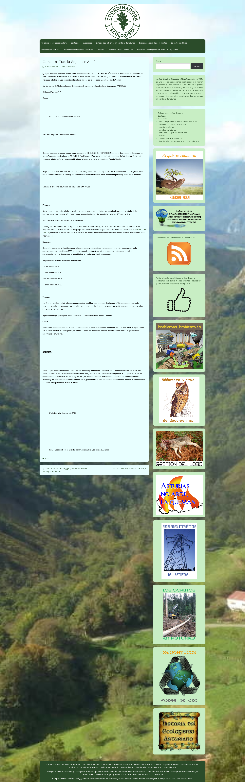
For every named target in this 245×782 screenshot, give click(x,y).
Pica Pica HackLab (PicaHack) (180, 778)
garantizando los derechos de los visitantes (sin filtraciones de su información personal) (117, 778)
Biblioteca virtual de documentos (153, 43)
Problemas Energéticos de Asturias (78, 49)
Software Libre (72, 778)
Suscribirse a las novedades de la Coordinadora (175, 237)
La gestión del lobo (179, 43)
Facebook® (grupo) (170, 283)
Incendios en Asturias (50, 49)
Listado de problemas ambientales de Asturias (115, 43)
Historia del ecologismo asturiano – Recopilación (157, 49)
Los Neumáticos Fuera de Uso (120, 49)
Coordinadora (69, 66)
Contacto (75, 43)
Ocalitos (100, 49)
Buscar (158, 61)
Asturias (48, 459)
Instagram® (184, 283)
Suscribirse (87, 43)
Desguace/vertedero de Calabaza (128, 468)
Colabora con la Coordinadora (54, 43)
